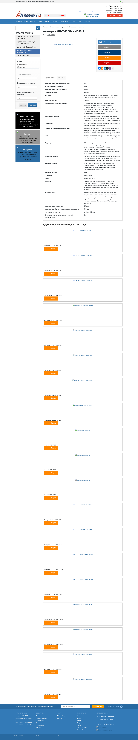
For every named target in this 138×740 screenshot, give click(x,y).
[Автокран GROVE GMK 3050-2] (83, 604)
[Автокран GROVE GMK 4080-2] (83, 629)
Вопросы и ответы (82, 723)
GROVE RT (22, 67)
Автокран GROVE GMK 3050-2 (53, 619)
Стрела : (48, 95)
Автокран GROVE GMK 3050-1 (53, 320)
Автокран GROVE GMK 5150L (53, 420)
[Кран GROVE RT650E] (82, 480)
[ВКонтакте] (99, 68)
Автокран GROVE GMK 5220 (52, 520)
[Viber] (110, 68)
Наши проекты (40, 725)
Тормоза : (48, 181)
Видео (79, 720)
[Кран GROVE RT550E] (82, 430)
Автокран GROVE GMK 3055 (52, 270)
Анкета (79, 725)
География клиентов (41, 718)
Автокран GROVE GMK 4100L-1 (53, 395)
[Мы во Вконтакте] (91, 16)
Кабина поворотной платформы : (56, 103)
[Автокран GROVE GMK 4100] (82, 280)
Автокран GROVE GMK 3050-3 (53, 569)
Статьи (79, 718)
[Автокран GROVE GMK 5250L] (83, 530)
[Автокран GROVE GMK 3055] (82, 255)
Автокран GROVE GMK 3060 (52, 370)
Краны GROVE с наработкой (26, 47)
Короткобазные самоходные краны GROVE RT (26, 43)
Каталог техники (54, 27)
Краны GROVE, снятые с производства (25, 51)
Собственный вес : (51, 100)
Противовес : (49, 123)
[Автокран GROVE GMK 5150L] (83, 405)
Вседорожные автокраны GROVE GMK (25, 37)
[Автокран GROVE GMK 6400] (82, 654)
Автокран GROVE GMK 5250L (53, 544)
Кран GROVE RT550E (50, 445)
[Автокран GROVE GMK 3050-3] (83, 554)
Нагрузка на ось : (51, 92)
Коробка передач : (51, 163)
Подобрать (32, 105)
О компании (28, 21)
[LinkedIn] (105, 68)
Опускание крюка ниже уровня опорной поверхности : (59, 216)
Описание (61, 78)
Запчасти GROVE (23, 55)
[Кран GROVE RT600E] (82, 455)
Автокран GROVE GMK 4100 (52, 295)
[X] (107, 68)
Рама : (47, 136)
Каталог (56, 21)
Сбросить (23, 105)
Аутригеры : (49, 143)
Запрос (106, 63)
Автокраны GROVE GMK (21, 716)
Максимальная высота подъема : (56, 89)
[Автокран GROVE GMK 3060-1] (83, 579)
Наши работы (28, 150)
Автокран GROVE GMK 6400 (52, 669)
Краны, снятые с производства (23, 722)
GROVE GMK (23, 64)
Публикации (65, 21)
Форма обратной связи (106, 719)
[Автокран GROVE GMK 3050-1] (83, 305)
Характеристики (49, 78)
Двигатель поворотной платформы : (57, 128)
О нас (37, 716)
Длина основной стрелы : (54, 86)
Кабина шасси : (50, 193)
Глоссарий (80, 730)
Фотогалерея (78, 21)
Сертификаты (40, 720)
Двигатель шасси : (51, 156)
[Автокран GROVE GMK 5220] (82, 505)
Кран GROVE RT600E (50, 470)
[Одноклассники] (102, 68)
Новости (79, 716)
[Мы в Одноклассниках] (92, 14)
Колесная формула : (52, 172)
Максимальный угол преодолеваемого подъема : (62, 209)
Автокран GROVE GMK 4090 (52, 345)
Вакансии (38, 723)
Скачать (106, 58)
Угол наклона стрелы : (53, 212)
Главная (19, 21)
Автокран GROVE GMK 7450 (52, 694)
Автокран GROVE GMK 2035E (53, 245)
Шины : (47, 178)
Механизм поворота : (52, 116)
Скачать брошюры (82, 727)
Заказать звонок (115, 16)
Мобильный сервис (27, 117)
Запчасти (47, 21)
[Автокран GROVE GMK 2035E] (83, 230)
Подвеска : (48, 175)
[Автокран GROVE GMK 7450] (82, 679)
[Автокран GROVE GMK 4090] (82, 330)
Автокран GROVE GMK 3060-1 (53, 594)
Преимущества (109, 42)
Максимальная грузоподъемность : (57, 83)
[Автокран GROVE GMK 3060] (82, 355)
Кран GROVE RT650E (50, 495)
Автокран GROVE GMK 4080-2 (53, 644)
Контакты (88, 21)
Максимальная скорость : (54, 206)
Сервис (39, 21)
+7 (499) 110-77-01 (114, 6)
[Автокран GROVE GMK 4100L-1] (82, 380)
